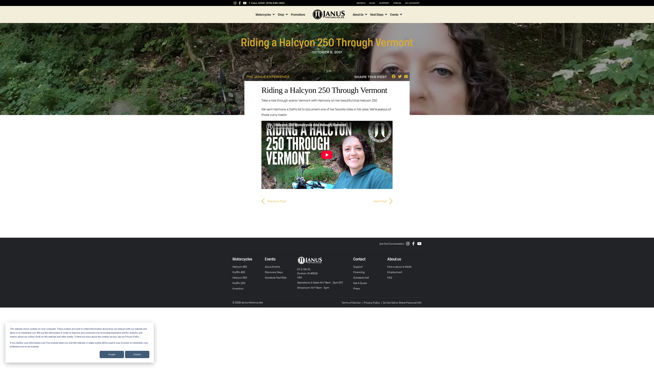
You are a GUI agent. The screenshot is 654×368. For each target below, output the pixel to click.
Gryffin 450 (238, 272)
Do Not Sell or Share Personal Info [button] (402, 302)
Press (356, 288)
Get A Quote (360, 283)
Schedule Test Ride (275, 277)
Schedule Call (361, 277)
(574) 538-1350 (275, 3)
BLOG (372, 3)
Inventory (238, 288)
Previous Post (276, 201)
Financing (359, 272)
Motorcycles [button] (263, 14)
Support (358, 266)
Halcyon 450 (239, 266)
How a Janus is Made (399, 266)
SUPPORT (384, 3)
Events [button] (394, 14)
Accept (111, 354)
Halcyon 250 (239, 277)
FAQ (389, 277)
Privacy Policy (372, 302)
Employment (394, 272)
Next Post (380, 201)
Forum (397, 3)
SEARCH (361, 3)
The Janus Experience (268, 77)
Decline (137, 354)
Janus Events (272, 266)
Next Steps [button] (376, 14)
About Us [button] (358, 14)
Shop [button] (281, 14)
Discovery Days (274, 272)
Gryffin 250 (238, 283)
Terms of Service (351, 302)
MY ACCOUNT (412, 3)
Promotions (298, 14)
